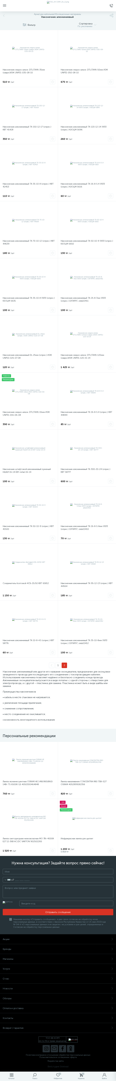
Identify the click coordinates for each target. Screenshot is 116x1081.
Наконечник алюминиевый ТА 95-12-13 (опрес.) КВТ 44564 (87, 584)
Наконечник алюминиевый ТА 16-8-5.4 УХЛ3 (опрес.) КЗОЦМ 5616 (83, 185)
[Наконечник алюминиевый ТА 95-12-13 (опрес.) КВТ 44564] (87, 563)
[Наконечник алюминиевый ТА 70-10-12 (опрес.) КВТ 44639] (29, 221)
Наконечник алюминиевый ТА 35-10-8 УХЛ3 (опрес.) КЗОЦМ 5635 (29, 299)
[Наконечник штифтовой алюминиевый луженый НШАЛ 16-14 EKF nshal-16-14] (29, 449)
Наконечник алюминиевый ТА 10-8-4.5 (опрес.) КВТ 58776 (28, 642)
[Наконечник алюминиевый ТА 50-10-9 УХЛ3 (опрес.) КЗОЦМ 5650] (87, 221)
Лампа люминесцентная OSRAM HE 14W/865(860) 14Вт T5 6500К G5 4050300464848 (28, 783)
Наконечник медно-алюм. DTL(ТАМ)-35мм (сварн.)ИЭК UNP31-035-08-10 (24, 71)
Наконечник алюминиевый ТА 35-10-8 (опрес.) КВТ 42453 (28, 185)
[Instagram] (46, 1048)
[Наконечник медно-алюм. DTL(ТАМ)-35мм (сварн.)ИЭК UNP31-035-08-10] (29, 49)
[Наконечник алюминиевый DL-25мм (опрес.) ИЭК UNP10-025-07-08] (29, 335)
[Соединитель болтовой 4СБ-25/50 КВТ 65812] (29, 563)
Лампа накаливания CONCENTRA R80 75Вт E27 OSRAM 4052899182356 (83, 783)
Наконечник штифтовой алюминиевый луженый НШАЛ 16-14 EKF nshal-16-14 (27, 470)
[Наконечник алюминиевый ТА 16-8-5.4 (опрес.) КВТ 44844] (87, 392)
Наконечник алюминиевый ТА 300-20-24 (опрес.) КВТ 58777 (85, 470)
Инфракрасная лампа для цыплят (77, 838)
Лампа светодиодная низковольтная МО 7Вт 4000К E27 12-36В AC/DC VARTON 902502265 (28, 840)
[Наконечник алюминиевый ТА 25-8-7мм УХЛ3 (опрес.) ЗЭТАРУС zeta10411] (87, 278)
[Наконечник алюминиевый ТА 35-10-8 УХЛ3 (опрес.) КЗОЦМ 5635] (29, 278)
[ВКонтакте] (54, 1048)
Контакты (8, 1018)
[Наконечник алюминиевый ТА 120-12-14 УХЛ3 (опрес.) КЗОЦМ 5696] (87, 107)
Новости (8, 988)
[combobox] (8, 879)
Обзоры (7, 998)
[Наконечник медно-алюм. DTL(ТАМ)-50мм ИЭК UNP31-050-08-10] (87, 49)
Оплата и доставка (13, 1008)
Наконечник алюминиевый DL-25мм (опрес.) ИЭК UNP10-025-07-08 (27, 356)
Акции (6, 939)
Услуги (6, 968)
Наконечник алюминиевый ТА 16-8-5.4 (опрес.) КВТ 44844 (86, 413)
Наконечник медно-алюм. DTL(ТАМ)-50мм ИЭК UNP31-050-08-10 (84, 71)
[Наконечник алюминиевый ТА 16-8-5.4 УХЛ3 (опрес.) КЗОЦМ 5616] (87, 164)
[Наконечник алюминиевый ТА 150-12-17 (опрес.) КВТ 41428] (29, 107)
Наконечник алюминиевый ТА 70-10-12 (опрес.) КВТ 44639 (29, 242)
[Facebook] (62, 1048)
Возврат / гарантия (13, 1028)
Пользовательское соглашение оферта (58, 1057)
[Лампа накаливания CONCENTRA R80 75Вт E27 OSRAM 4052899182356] (87, 761)
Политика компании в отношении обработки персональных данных (58, 1055)
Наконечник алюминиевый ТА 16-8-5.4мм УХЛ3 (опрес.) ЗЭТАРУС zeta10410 (84, 527)
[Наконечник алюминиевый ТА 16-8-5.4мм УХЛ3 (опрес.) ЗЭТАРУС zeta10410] (87, 506)
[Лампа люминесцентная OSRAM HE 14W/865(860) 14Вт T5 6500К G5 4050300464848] (29, 761)
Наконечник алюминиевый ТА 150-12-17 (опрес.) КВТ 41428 (27, 128)
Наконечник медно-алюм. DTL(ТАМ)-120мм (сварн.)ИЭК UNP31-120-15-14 (82, 356)
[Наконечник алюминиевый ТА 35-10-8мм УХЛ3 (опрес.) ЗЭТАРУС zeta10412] (87, 620)
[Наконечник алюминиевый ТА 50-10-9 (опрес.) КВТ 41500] (29, 506)
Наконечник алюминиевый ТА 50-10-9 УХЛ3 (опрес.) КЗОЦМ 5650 (87, 242)
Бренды (7, 949)
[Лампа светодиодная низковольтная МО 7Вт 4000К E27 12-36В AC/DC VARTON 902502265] (29, 818)
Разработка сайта (56, 1061)
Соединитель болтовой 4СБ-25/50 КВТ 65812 (26, 583)
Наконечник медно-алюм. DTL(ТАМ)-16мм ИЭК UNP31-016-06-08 (26, 413)
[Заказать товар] (52, 81)
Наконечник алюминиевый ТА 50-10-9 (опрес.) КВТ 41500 (28, 527)
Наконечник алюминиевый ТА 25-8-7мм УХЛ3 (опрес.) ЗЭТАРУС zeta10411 (83, 299)
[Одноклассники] (70, 1048)
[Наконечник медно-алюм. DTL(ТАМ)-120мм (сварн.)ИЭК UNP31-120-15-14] (87, 335)
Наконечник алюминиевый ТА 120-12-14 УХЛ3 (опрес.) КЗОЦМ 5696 (83, 128)
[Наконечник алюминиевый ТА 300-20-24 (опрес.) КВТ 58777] (87, 449)
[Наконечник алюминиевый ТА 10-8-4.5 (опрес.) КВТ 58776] (29, 620)
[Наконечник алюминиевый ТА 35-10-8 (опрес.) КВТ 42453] (29, 164)
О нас (6, 978)
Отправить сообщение (58, 912)
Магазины (8, 958)
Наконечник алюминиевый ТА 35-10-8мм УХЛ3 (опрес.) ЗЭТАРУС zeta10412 (84, 642)
